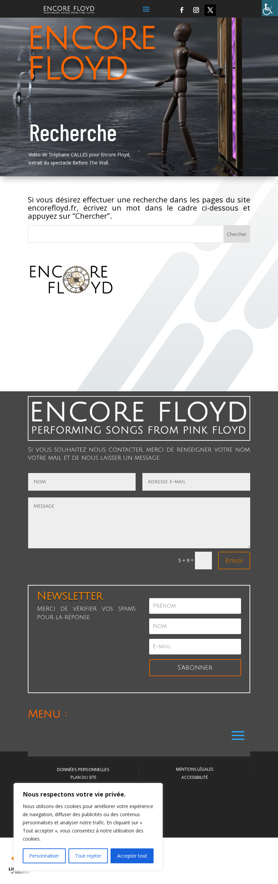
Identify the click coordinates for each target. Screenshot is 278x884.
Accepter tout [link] (132, 855)
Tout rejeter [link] (88, 855)
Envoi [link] (234, 560)
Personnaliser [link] (44, 855)
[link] (270, 8)
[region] (88, 826)
